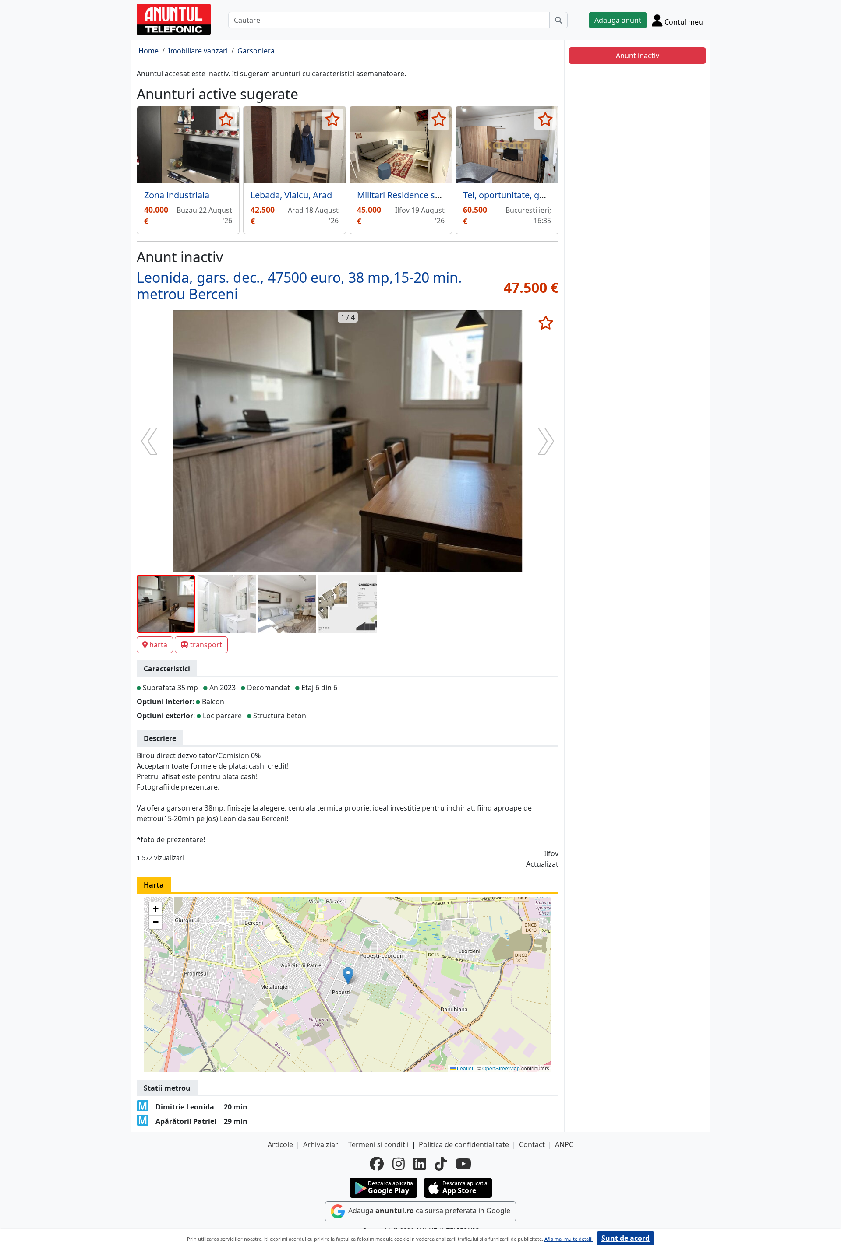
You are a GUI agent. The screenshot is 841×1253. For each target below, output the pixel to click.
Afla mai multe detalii (568, 1238)
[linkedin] (419, 1163)
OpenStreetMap (501, 1068)
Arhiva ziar (320, 1144)
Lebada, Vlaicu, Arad (291, 195)
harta (158, 644)
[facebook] (377, 1163)
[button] (348, 976)
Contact (532, 1144)
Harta (154, 885)
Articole (280, 1144)
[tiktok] (441, 1163)
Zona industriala (176, 195)
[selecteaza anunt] (226, 119)
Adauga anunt (617, 20)
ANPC (564, 1144)
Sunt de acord (625, 1238)
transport (206, 644)
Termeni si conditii (378, 1144)
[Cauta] (558, 20)
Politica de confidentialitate (464, 1144)
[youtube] (463, 1163)
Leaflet (464, 1068)
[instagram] (398, 1163)
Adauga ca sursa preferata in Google (428, 1210)
